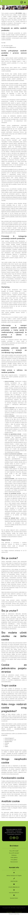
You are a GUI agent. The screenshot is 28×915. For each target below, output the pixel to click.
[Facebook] (11, 837)
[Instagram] (17, 837)
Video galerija (14, 857)
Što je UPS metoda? (14, 853)
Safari (6, 744)
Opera (6, 746)
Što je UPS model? (14, 851)
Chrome (7, 743)
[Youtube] (14, 837)
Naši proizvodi (14, 862)
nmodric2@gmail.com (10, 47)
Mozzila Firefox (8, 741)
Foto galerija (14, 859)
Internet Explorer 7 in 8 (10, 740)
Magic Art (23, 907)
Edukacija (14, 855)
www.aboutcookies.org (20, 729)
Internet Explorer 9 (9, 738)
